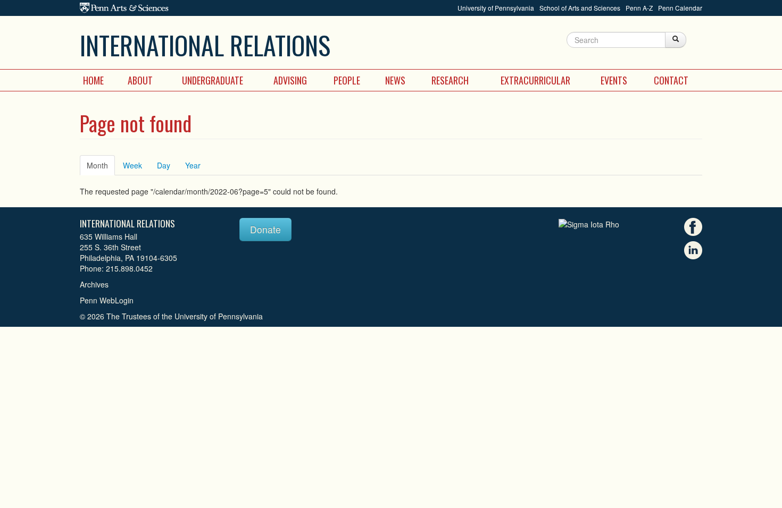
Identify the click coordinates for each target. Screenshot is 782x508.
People (347, 80)
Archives (94, 284)
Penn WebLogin (107, 300)
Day (163, 165)
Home (93, 80)
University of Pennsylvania (495, 7)
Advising (290, 80)
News (395, 80)
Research (450, 80)
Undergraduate (212, 80)
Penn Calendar (680, 7)
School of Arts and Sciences (579, 7)
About (140, 80)
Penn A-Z (639, 7)
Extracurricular (535, 80)
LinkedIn (693, 250)
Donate (265, 229)
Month (101, 165)
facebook (693, 227)
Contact (671, 80)
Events (614, 80)
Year (193, 165)
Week (132, 165)
